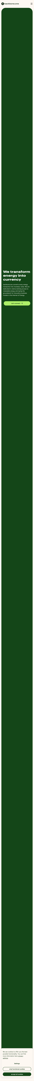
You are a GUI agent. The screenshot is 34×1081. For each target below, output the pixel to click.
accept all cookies (17, 1074)
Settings (17, 1063)
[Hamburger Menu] (31, 3)
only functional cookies (17, 1069)
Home (10, 3)
